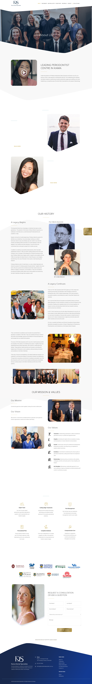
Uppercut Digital (53, 639)
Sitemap (33, 681)
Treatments (61, 661)
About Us (61, 659)
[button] (24, 72)
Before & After (62, 663)
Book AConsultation (87, 233)
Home (44, 39)
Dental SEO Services (39, 639)
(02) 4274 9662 (40, 663)
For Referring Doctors (63, 666)
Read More (17, 146)
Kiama (60, 674)
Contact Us (61, 668)
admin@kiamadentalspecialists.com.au (45, 666)
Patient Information (63, 664)
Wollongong (61, 676)
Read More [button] (53, 182)
